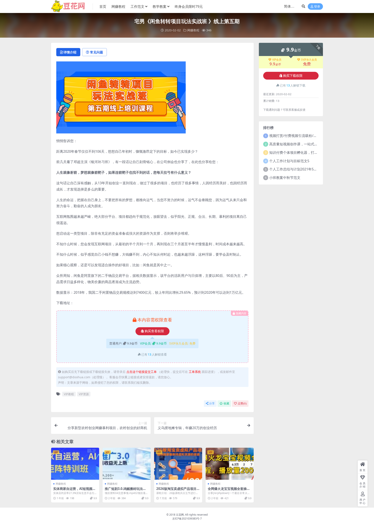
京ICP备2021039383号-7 (187, 518)
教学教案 (159, 6)
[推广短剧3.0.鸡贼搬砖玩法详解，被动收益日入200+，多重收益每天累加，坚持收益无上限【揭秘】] (127, 464)
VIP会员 (276, 59)
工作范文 (137, 6)
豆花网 (180, 514)
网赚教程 (118, 6)
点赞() (242, 403)
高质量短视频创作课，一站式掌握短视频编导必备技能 (310, 144)
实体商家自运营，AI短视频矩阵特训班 (74, 490)
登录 (317, 6)
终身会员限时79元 (189, 6)
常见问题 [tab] (96, 52)
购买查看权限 (154, 331)
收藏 (226, 403)
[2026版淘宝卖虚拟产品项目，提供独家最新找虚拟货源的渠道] (178, 464)
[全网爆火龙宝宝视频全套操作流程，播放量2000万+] (230, 464)
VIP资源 (84, 394)
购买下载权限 (293, 75)
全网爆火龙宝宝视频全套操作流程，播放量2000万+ (229, 490)
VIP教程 (69, 394)
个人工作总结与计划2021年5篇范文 (296, 169)
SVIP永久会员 (309, 59)
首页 (102, 6)
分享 (212, 403)
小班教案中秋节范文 (284, 177)
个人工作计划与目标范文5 (289, 161)
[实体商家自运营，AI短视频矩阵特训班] (75, 464)
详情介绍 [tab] (69, 52)
